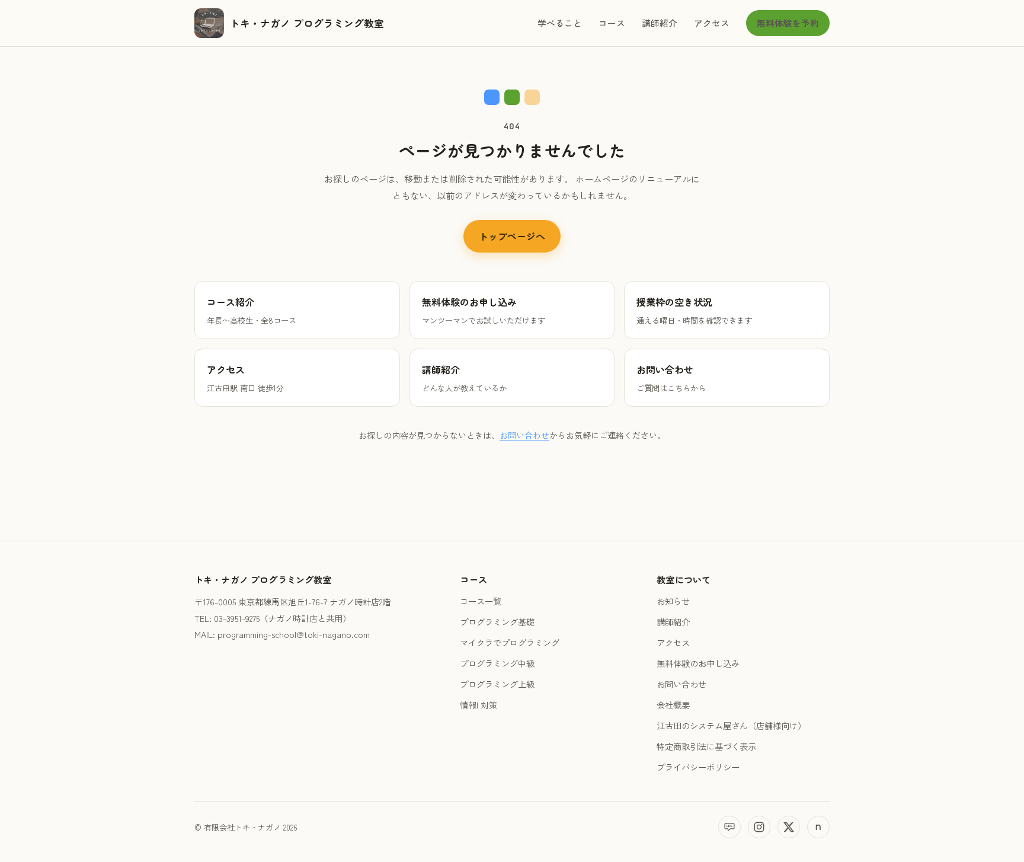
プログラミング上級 (497, 684)
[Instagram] (759, 827)
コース (612, 23)
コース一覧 (480, 601)
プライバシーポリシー (698, 767)
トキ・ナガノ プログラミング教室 (307, 23)
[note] (818, 827)
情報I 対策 (478, 704)
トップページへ (512, 236)
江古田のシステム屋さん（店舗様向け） (731, 725)
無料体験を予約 (788, 23)
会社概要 (673, 704)
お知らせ (673, 601)
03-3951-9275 (237, 618)
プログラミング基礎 (497, 621)
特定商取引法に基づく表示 (706, 746)
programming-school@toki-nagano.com (293, 634)
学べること (559, 23)
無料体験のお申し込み (698, 663)
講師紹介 (659, 23)
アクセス (711, 23)
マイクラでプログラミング (509, 642)
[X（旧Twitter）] (788, 827)
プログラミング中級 (497, 663)
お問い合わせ (524, 435)
